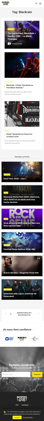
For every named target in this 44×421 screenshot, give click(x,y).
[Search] (36, 3)
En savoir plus (28, 417)
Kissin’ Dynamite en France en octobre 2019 (19, 135)
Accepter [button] (17, 417)
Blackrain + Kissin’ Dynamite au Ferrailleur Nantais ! (19, 86)
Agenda (7, 130)
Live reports (9, 81)
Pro (17, 405)
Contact (25, 405)
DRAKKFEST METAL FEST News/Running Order (20, 314)
